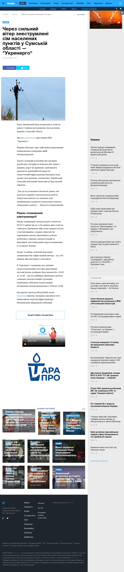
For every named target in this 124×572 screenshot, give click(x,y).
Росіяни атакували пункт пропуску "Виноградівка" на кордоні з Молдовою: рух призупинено (103, 227)
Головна (5, 14)
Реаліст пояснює (89, 9)
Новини (14, 14)
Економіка (46, 3)
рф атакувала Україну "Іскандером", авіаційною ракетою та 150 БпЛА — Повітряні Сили (102, 260)
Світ (89, 3)
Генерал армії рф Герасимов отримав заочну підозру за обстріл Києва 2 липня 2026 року (105, 419)
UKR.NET (71, 502)
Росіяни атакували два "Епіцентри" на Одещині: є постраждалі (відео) (102, 329)
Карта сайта (7, 550)
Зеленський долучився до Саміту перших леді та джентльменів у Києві (106, 244)
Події (56, 3)
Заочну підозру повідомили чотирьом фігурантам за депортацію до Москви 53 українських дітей (103, 151)
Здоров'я (98, 3)
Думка (53, 9)
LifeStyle (80, 3)
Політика (33, 3)
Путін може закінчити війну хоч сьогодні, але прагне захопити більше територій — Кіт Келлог (105, 285)
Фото (64, 9)
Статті (42, 9)
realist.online (74, 558)
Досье (109, 3)
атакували (22, 295)
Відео (74, 9)
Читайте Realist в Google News (40, 315)
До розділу (81, 14)
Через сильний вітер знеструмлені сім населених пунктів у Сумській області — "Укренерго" (36, 14)
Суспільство (67, 3)
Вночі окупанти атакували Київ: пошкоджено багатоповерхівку (105, 197)
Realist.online (16, 553)
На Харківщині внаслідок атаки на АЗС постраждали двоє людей (106, 315)
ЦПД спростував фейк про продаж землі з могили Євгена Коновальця (105, 211)
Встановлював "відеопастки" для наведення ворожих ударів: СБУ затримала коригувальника (106, 360)
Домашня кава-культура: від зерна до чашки (103, 448)
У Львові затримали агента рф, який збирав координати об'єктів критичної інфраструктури (105, 167)
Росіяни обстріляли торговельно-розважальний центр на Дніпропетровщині (106, 182)
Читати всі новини (99, 461)
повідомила (30, 137)
